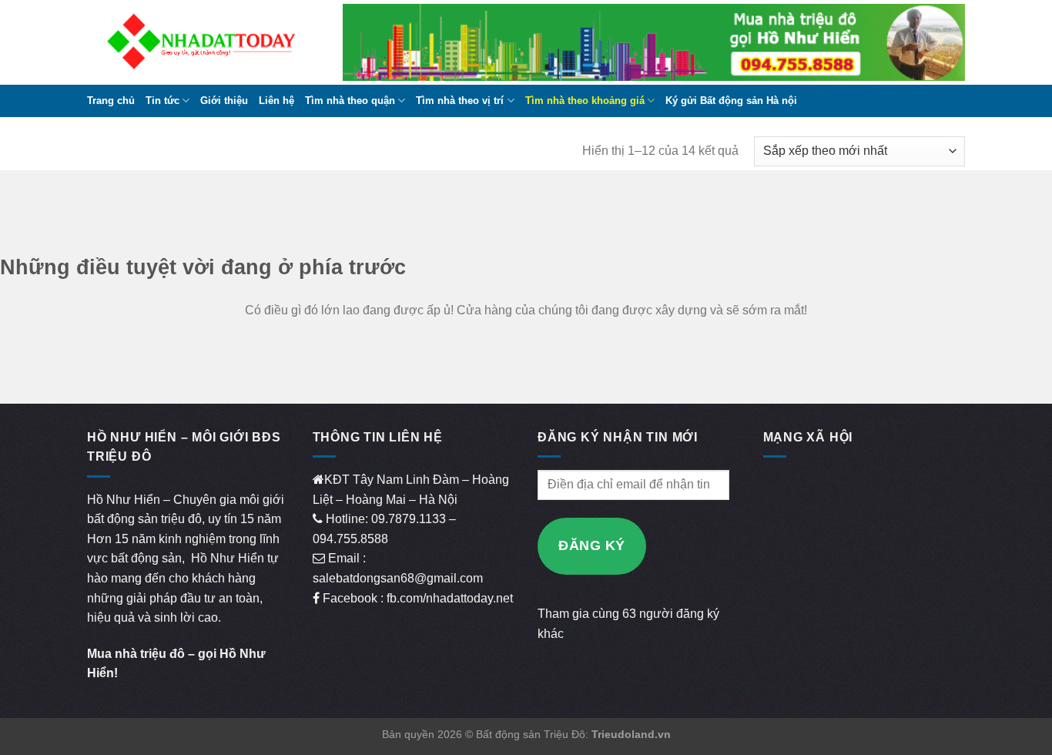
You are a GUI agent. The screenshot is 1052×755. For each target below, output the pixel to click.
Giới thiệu (224, 100)
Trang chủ (111, 100)
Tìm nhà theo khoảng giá (585, 100)
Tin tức (162, 100)
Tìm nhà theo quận (350, 100)
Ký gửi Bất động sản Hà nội (731, 100)
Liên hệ (276, 100)
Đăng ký (591, 545)
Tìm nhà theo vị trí (460, 100)
